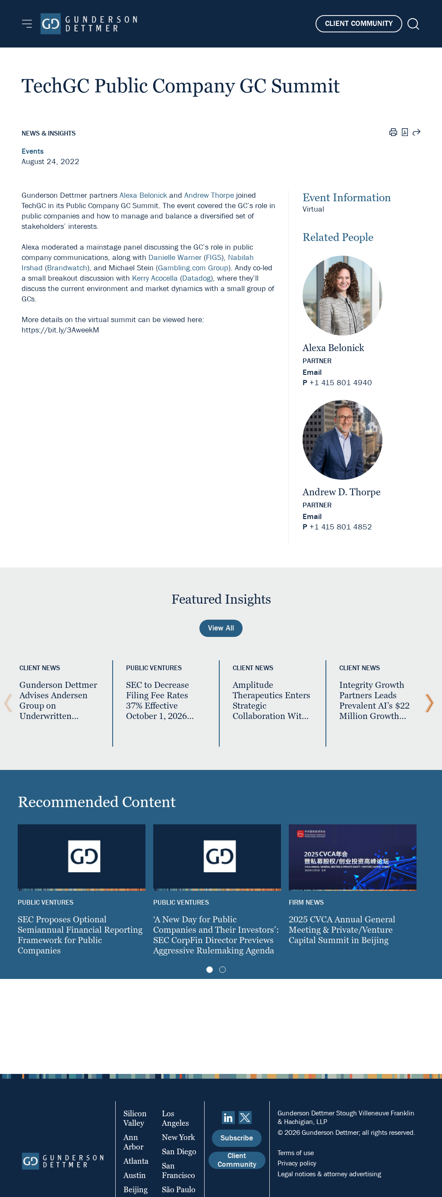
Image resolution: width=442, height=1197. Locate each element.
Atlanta (135, 1160)
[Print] (393, 133)
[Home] (88, 24)
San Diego (179, 1151)
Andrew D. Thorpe (342, 492)
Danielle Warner (175, 258)
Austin (134, 1175)
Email (312, 372)
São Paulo (179, 1189)
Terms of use (296, 1152)
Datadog (196, 278)
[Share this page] (416, 133)
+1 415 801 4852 (340, 527)
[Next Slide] (427, 703)
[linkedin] (228, 1117)
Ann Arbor (133, 1142)
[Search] (412, 24)
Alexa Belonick (143, 195)
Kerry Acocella (155, 278)
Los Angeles (175, 1118)
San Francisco (178, 1170)
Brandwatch (67, 268)
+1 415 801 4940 (340, 383)
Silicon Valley (135, 1118)
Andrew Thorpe (209, 195)
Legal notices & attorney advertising (329, 1173)
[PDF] (405, 133)
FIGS (213, 258)
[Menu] (27, 24)
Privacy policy (297, 1163)
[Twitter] (245, 1117)
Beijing (135, 1189)
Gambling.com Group (193, 268)
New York (178, 1137)
